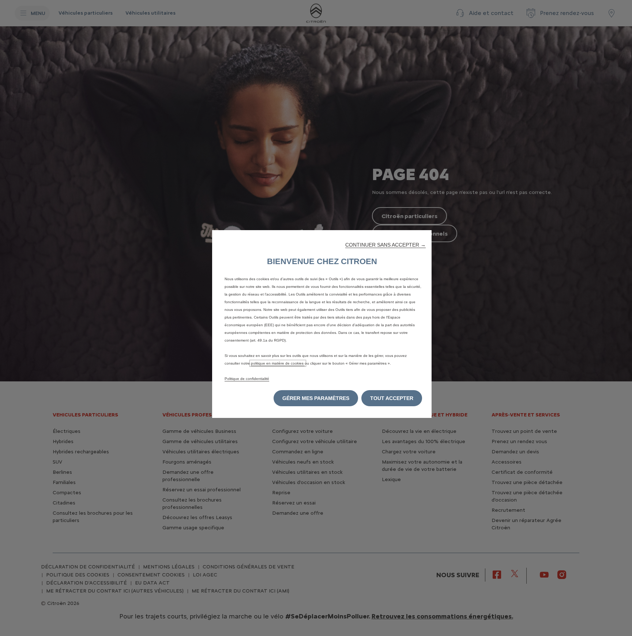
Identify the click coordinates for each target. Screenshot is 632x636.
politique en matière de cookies (278, 363)
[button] (385, 245)
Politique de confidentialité (247, 379)
